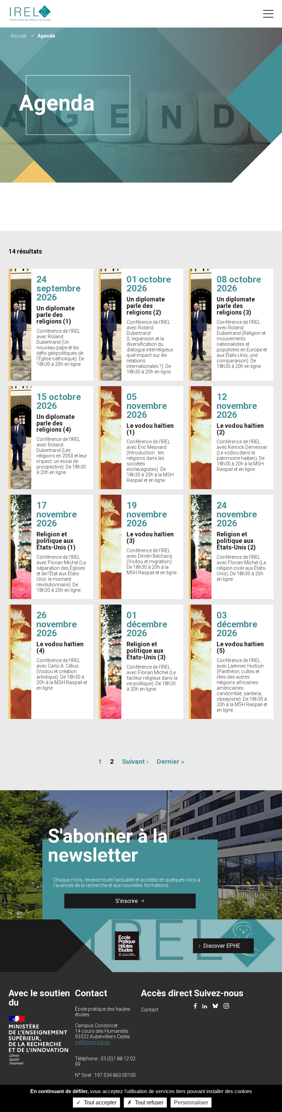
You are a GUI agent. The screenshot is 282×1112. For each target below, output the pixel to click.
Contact (149, 1009)
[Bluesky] (215, 1006)
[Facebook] (195, 1006)
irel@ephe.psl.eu (92, 1042)
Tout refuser (148, 1102)
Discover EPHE (221, 946)
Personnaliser (191, 1102)
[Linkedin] (204, 1006)
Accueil (18, 36)
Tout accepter (100, 1102)
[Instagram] (226, 1006)
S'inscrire (127, 901)
